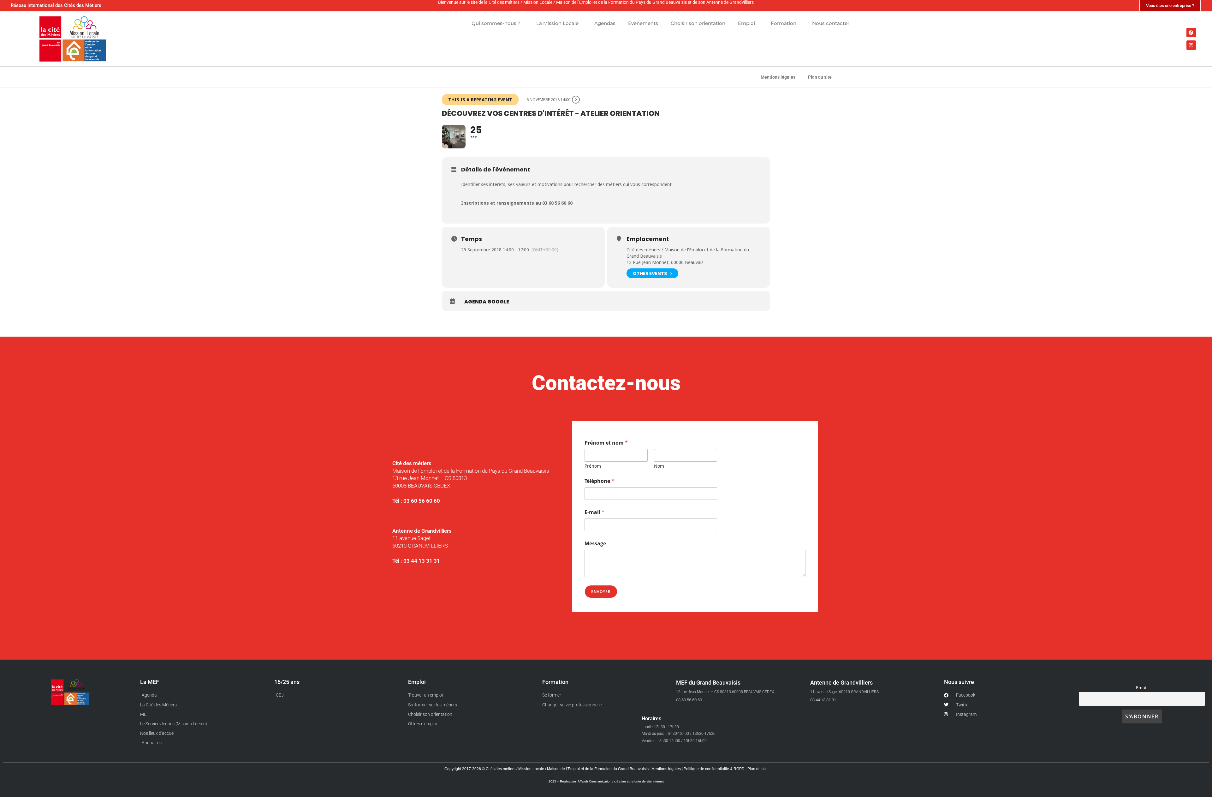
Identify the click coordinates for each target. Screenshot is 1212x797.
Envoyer (601, 591)
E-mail (594, 512)
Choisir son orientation (698, 23)
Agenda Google (486, 302)
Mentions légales (778, 77)
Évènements (643, 23)
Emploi (746, 23)
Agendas (604, 23)
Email (1142, 688)
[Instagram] (1191, 45)
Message (595, 544)
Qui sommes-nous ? (496, 23)
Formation (783, 23)
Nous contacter (830, 23)
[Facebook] (1191, 32)
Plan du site (820, 77)
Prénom (593, 466)
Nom (659, 466)
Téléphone (599, 481)
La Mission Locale (557, 23)
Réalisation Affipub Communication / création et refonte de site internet (612, 781)
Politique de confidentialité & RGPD (715, 769)
